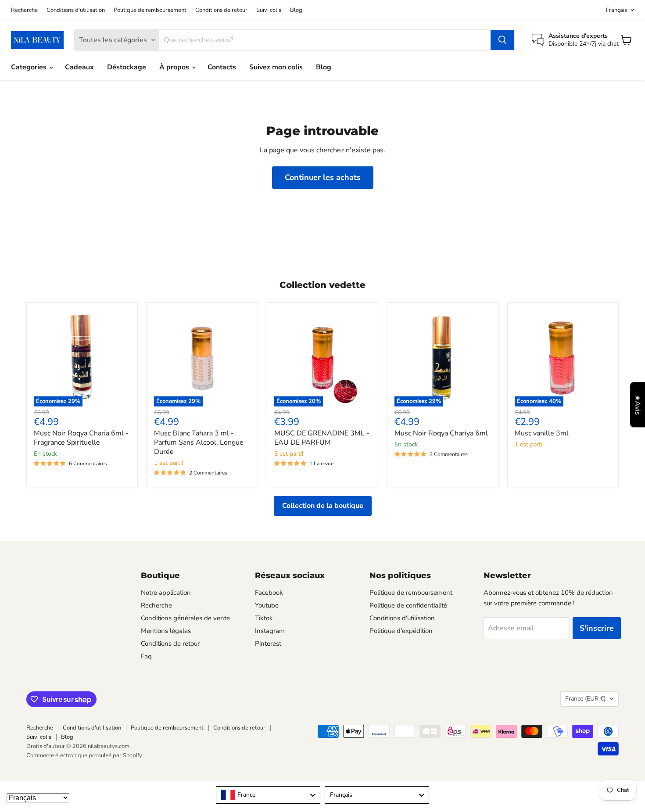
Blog (296, 10)
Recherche (24, 10)
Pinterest (268, 643)
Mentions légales (166, 630)
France (585, 698)
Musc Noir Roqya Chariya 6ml (441, 433)
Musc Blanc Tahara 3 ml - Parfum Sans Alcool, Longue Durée (199, 442)
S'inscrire (597, 628)
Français (616, 10)
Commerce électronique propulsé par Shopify (84, 755)
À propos (175, 67)
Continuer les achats (323, 177)
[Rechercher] (502, 40)
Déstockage (126, 67)
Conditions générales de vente (185, 618)
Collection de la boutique (322, 506)
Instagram (270, 630)
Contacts (222, 67)
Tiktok (264, 618)
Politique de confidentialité (408, 605)
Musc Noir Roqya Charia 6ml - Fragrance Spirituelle (81, 437)
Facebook (269, 592)
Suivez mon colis (276, 67)
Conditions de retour (221, 10)
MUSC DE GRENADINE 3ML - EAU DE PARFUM (321, 437)
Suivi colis (268, 10)
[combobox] (268, 795)
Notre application (166, 592)
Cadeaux (79, 67)
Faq (146, 656)
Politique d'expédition (401, 630)
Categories (29, 67)
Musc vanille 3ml (542, 433)
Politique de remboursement (150, 10)
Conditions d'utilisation (76, 10)
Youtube (267, 605)
